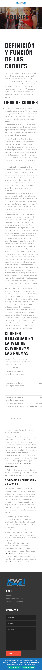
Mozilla (23, 538)
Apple (9, 561)
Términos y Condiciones (15, 602)
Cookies (9, 596)
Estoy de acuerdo (14, 667)
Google (7, 554)
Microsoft (24, 524)
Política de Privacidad (15, 599)
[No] (40, 664)
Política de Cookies (29, 667)
